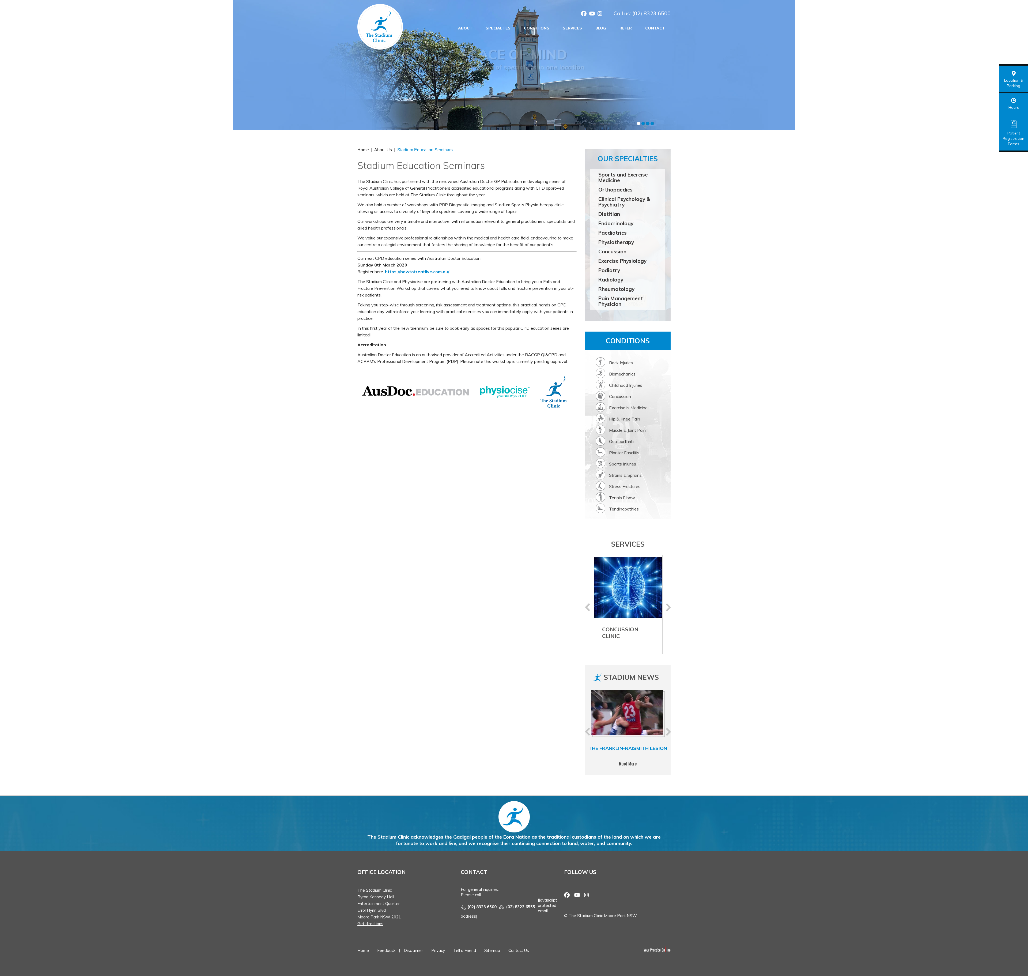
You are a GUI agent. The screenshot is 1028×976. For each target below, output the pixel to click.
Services (572, 28)
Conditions (536, 28)
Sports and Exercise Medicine (623, 177)
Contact (655, 28)
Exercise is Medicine (628, 407)
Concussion (612, 251)
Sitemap (492, 950)
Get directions (370, 923)
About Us (383, 150)
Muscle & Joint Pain (627, 430)
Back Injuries (621, 362)
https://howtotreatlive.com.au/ (417, 271)
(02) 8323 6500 (651, 13)
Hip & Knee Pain (624, 419)
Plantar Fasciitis (624, 452)
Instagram (600, 14)
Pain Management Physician (620, 301)
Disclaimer (413, 950)
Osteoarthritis (622, 441)
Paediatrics (612, 233)
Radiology (610, 279)
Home (363, 150)
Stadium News (631, 677)
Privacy (438, 950)
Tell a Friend (464, 950)
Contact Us (518, 950)
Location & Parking (1013, 83)
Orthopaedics (615, 189)
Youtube (592, 14)
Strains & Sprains (625, 475)
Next (668, 607)
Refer (625, 28)
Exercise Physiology (622, 261)
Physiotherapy (616, 242)
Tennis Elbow (622, 497)
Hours (1013, 107)
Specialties (498, 28)
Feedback (386, 950)
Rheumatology (616, 289)
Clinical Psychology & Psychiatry (624, 202)
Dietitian (609, 214)
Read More (628, 763)
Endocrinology (615, 223)
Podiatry (609, 270)
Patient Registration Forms (1013, 138)
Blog (600, 28)
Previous (587, 607)
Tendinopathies (624, 509)
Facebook (584, 14)
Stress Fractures (624, 486)
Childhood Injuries (625, 385)
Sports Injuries (622, 464)
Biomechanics (622, 374)
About (465, 28)
